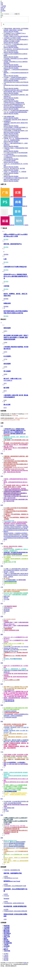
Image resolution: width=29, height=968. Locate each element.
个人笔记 (6, 947)
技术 (2, 426)
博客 (2, 566)
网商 (2, 721)
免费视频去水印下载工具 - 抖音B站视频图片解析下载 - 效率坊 (16, 448)
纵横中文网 (7, 596)
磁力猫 (5, 809)
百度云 (25, 962)
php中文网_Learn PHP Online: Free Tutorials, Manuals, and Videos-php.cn (15, 650)
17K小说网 (6, 599)
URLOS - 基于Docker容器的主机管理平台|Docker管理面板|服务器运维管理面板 (14, 845)
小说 (2, 587)
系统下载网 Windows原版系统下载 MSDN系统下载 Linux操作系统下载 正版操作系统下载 (16, 695)
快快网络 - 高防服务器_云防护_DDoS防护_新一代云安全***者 (16, 731)
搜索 (2, 663)
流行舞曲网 (14, 606)
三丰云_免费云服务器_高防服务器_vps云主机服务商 (15, 737)
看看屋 (10, 628)
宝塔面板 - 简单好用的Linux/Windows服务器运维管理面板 (16, 62)
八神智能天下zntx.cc (20, 33)
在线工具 (3, 7)
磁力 (2, 798)
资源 (2, 705)
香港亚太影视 (15, 630)
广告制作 (25, 225)
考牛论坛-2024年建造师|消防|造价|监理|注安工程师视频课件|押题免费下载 (16, 831)
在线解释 (10, 215)
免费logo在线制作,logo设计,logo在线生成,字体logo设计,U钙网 (15, 821)
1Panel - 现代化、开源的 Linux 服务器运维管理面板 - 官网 (16, 861)
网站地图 (6, 960)
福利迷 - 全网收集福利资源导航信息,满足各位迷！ (15, 482)
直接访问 (6, 31)
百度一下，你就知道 (20, 171)
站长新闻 (3, 10)
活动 (2, 476)
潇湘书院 (6, 597)
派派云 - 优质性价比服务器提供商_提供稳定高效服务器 (16, 776)
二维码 (11, 196)
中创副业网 (14, 717)
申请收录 (6, 956)
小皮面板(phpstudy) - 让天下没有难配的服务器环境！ (16, 852)
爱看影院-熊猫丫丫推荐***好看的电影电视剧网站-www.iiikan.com (16, 626)
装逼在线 (12, 225)
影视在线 (6, 620)
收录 (2, 505)
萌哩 (8, 833)
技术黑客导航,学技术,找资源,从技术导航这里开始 (16, 86)
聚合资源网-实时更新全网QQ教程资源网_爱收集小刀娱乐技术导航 (16, 500)
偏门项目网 (7, 578)
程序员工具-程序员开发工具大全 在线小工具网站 (16, 782)
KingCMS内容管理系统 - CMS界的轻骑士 (14, 762)
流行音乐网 (7, 609)
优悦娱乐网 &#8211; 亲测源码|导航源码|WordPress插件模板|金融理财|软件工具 (14, 106)
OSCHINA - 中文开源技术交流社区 (13, 658)
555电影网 (12, 160)
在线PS (11, 206)
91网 (8, 174)
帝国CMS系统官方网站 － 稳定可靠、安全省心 (16, 757)
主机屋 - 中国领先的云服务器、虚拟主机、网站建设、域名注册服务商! (16, 747)
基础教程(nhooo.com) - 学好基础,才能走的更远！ (15, 656)
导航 (2, 453)
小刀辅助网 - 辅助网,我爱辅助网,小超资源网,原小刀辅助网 (16, 559)
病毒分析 (24, 206)
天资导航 (12, 99)
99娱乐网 (12, 701)
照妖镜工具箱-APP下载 (10, 562)
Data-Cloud (14, 840)
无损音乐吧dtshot (8, 607)
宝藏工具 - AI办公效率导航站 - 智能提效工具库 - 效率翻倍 (16, 518)
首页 (2, 2)
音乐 (2, 603)
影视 (2, 616)
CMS (2, 752)
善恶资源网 (14, 583)
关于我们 (6, 953)
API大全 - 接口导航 (20, 168)
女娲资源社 (14, 711)
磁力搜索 (12, 116)
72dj (5, 612)
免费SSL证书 (15, 135)
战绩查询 (24, 215)
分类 (2, 4)
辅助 (2, 543)
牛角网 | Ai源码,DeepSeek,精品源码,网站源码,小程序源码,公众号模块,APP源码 (16, 40)
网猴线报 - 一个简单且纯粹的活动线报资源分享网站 (16, 73)
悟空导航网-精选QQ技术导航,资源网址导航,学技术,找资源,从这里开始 (16, 465)
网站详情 (11, 31)
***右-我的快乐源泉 (20, 579)
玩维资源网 (7, 435)
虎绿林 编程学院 (17, 66)
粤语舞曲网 (7, 611)
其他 (2, 815)
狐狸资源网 (14, 581)
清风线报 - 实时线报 (20, 488)
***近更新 (3, 6)
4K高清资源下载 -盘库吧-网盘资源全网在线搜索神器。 (16, 677)
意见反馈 (6, 958)
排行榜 (2, 9)
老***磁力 (6, 811)
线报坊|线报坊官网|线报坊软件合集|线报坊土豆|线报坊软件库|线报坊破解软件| (15, 494)
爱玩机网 (12, 690)
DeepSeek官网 (15, 680)
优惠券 (24, 196)
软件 (2, 684)
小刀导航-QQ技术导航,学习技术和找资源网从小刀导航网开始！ (15, 156)
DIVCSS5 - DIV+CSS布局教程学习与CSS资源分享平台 (16, 641)
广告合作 (6, 955)
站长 (2, 769)
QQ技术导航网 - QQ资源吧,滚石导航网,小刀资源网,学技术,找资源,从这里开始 (16, 131)
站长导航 (12, 520)
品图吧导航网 (15, 712)
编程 (2, 634)
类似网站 (16, 31)
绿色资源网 (14, 791)
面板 (2, 837)
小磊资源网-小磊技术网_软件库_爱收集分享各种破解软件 (16, 123)
